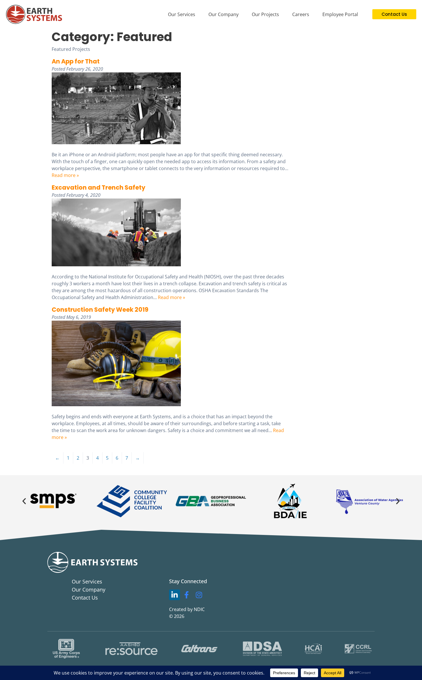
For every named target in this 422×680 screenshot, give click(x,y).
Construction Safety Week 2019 (100, 309)
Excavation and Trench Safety (98, 187)
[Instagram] (198, 595)
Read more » (65, 175)
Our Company (223, 14)
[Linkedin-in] (174, 595)
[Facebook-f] (186, 595)
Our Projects (265, 14)
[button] (24, 501)
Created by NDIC (187, 609)
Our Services (181, 14)
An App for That (76, 61)
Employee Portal (340, 14)
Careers (300, 14)
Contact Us (85, 597)
